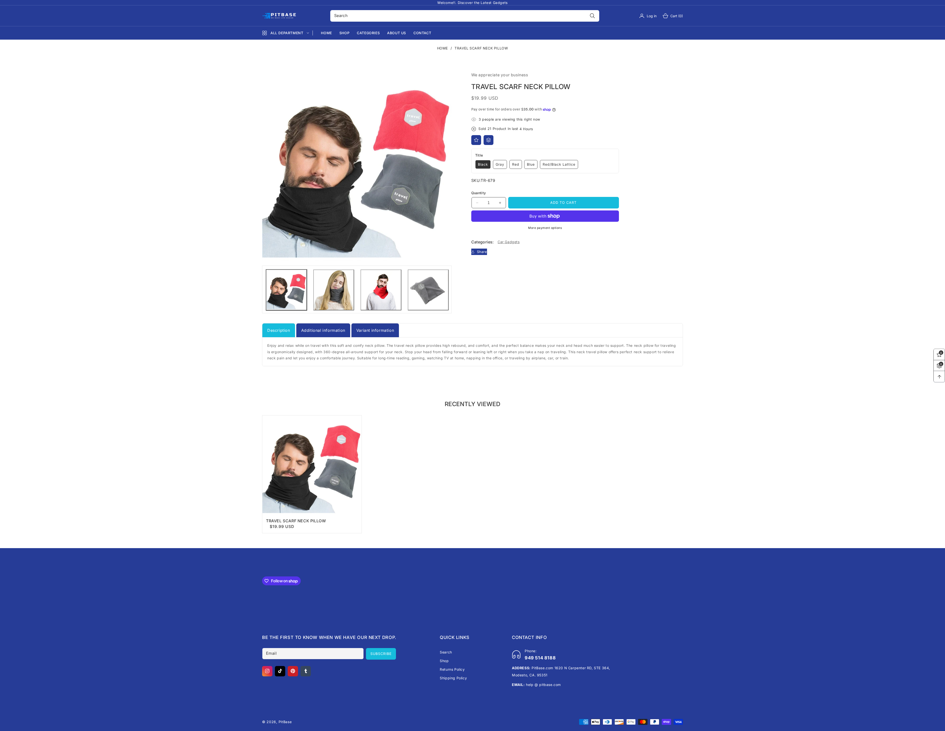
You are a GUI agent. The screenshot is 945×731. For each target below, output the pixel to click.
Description (278, 330)
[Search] (592, 15)
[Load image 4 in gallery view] (428, 290)
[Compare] (488, 140)
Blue (531, 164)
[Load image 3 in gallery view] (381, 290)
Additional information (323, 330)
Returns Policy (452, 669)
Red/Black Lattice (559, 164)
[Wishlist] (476, 140)
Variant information (375, 330)
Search (446, 652)
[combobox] (465, 15)
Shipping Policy (453, 678)
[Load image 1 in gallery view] (286, 290)
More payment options (545, 228)
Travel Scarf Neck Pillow (296, 520)
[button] (670, 16)
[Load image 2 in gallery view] (333, 290)
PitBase (285, 722)
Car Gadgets (509, 242)
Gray (500, 164)
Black (483, 164)
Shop (444, 660)
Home (442, 48)
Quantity (478, 193)
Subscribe (381, 653)
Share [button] (482, 252)
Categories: (482, 241)
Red (515, 164)
